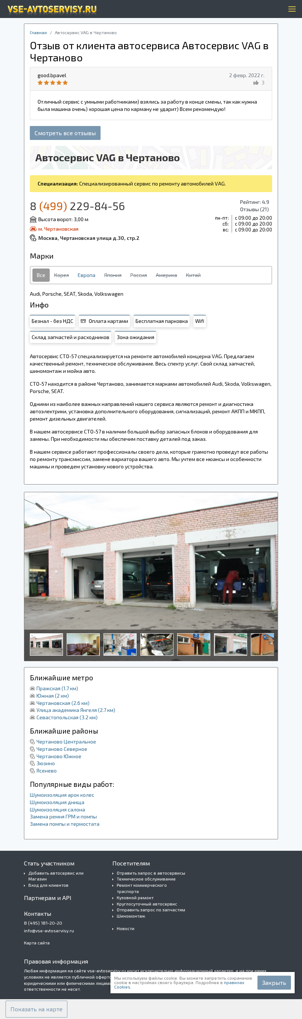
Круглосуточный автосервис (147, 903)
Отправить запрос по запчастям (151, 909)
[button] (36, 1009)
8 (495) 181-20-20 (43, 922)
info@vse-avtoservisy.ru (49, 930)
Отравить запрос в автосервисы (151, 872)
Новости (125, 928)
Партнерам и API (47, 897)
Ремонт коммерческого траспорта (142, 888)
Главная (38, 32)
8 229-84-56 (77, 205)
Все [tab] (41, 275)
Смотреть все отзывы (65, 132)
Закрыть (274, 982)
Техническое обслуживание (146, 878)
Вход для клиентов (48, 884)
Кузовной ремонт (135, 897)
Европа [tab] (86, 275)
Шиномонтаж (131, 915)
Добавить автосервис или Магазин (56, 876)
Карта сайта (37, 942)
